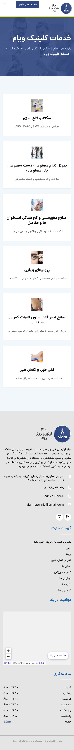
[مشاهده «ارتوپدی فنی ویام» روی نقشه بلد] (37, 638)
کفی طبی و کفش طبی (37, 370)
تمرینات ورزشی (62, 572)
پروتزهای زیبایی (37, 270)
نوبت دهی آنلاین (27, 4)
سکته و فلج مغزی (37, 118)
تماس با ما (64, 590)
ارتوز (68, 548)
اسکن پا (66, 566)
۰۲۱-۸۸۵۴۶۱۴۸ (53, 488)
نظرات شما (65, 584)
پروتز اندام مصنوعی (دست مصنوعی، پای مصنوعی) (37, 168)
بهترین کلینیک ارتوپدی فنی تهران (51, 542)
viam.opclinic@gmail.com (45, 504)
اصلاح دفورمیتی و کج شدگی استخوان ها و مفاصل (37, 220)
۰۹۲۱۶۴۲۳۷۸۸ (54, 496)
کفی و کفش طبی (61, 560)
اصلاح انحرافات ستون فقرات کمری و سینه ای (37, 320)
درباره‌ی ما (65, 578)
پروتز (68, 554)
